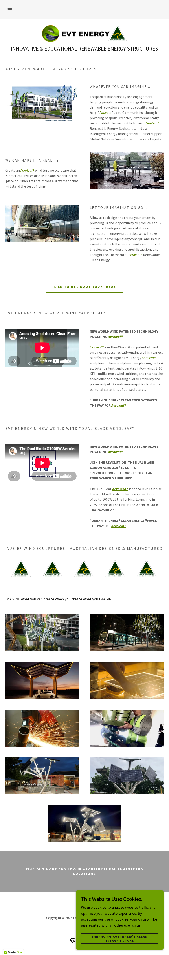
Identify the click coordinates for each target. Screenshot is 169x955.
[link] (84, 33)
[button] (9, 9)
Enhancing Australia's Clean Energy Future (119, 938)
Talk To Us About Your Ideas (84, 286)
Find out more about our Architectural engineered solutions (84, 871)
